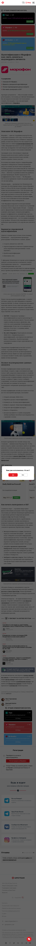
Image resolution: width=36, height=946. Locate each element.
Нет (23, 475)
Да (13, 475)
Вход (29, 2)
